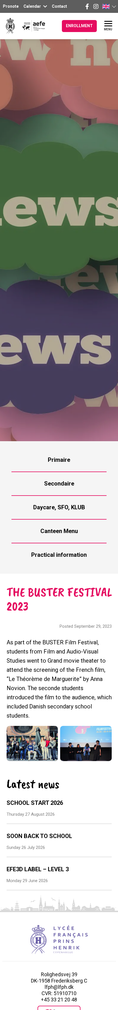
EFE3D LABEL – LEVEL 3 (38, 869)
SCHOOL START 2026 (35, 802)
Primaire (59, 459)
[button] (109, 6)
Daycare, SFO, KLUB (59, 507)
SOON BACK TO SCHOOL (39, 836)
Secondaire (59, 483)
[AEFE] (30, 26)
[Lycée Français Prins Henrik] (10, 26)
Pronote (11, 6)
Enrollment (79, 25)
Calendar (32, 6)
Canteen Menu (59, 531)
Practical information (59, 554)
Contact (59, 6)
